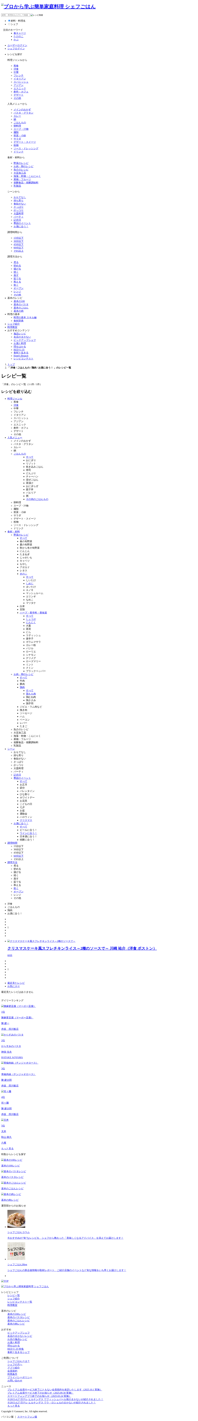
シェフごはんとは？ (18, 1361)
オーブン (19, 288)
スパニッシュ (21, 82)
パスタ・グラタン (23, 112)
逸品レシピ (20, 333)
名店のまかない (22, 337)
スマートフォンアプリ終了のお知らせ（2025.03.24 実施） (39, 1396)
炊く (16, 285)
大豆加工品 (20, 173)
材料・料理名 (18, 20)
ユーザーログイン (17, 45)
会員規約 (12, 1371)
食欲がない (20, 203)
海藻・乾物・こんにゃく (27, 176)
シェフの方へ (14, 1364)
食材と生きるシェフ (18, 1352)
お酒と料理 (20, 343)
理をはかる (20, 346)
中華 (16, 72)
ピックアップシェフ (25, 340)
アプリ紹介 (13, 1367)
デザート (19, 95)
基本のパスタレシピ (18, 1317)
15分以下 (19, 238)
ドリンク (19, 151)
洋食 (16, 69)
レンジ (17, 291)
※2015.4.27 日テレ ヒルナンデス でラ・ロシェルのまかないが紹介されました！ (51, 1402)
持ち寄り (19, 200)
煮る (16, 262)
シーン (11, 749)
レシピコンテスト (23, 358)
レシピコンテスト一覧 (19, 1302)
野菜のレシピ (21, 163)
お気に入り (13, 986)
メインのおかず (22, 109)
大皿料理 (19, 213)
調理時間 (12, 843)
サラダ (17, 138)
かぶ (16, 39)
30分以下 (19, 241)
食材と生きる (21, 352)
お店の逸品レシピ (17, 1339)
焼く (16, 272)
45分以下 (19, 244)
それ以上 (19, 251)
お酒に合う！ (21, 226)
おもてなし (20, 197)
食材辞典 (19, 320)
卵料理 (17, 125)
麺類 (16, 132)
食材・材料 (13, 531)
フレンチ (19, 75)
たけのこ (19, 36)
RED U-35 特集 (15, 1349)
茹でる (17, 278)
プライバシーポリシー (19, 1377)
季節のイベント (22, 223)
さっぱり (19, 207)
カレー (17, 116)
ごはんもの (20, 122)
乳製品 (17, 186)
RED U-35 (19, 349)
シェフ (14, 24)
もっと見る (7, 1148)
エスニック (20, 88)
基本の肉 (19, 311)
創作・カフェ (21, 91)
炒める (17, 265)
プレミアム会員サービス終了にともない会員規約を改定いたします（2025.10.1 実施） (54, 1389)
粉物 (16, 145)
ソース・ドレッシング (26, 148)
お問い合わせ (14, 1380)
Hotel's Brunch (21, 355)
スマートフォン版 (27, 1416)
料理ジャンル (14, 398)
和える (17, 281)
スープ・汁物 (21, 129)
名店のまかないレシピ (19, 1336)
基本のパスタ (21, 304)
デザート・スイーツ (25, 142)
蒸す (16, 275)
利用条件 (12, 1374)
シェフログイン (16, 48)
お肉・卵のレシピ (23, 166)
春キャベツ (20, 33)
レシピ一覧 (13, 1295)
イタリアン (20, 78)
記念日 (17, 220)
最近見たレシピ (16, 983)
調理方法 (12, 862)
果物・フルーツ (22, 179)
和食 (16, 65)
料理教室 (12, 327)
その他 (17, 98)
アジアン (19, 85)
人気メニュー (14, 437)
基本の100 (19, 301)
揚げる (17, 268)
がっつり (19, 210)
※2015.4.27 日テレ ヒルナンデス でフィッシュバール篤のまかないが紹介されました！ (55, 1399)
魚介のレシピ (21, 169)
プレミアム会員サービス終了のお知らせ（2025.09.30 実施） (40, 1393)
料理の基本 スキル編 (25, 317)
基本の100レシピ (16, 1314)
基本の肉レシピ (16, 1323)
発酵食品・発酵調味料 (26, 182)
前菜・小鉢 (20, 135)
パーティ (19, 216)
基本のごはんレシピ (18, 1320)
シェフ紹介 (13, 324)
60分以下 (19, 247)
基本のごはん (21, 307)
